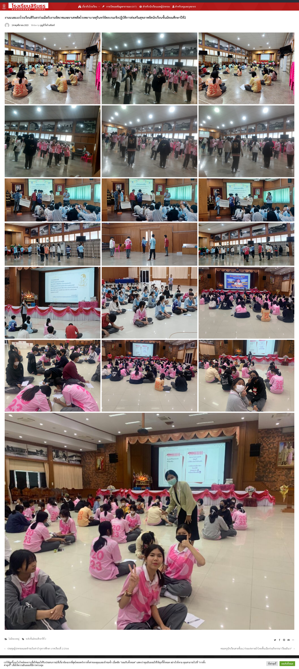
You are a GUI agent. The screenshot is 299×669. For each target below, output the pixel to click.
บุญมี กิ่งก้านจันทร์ (47, 25)
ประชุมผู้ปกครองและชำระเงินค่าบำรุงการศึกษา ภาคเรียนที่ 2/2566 (38, 648)
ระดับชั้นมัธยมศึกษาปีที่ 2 (36, 638)
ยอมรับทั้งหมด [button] (287, 663)
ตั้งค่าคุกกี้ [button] (272, 663)
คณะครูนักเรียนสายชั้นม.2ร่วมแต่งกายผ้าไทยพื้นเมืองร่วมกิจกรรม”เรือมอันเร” (256, 648)
